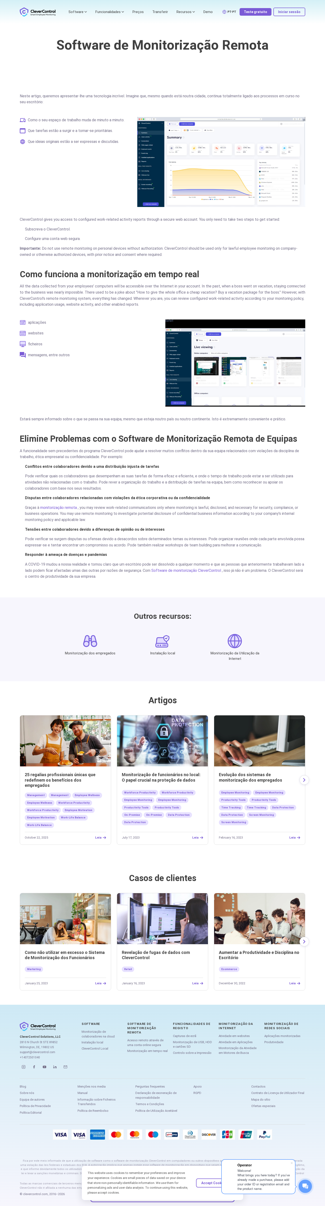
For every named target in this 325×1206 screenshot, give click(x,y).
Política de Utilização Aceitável (156, 1110)
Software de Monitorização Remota (141, 1028)
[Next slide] (304, 780)
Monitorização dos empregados (90, 653)
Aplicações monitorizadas (282, 1036)
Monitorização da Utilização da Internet (235, 656)
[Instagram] (23, 1067)
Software (76, 12)
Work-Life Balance (73, 817)
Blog (23, 1086)
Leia (98, 837)
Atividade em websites (234, 1036)
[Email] (65, 1067)
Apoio (197, 1086)
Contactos (258, 1086)
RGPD (197, 1093)
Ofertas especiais (263, 1106)
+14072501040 (30, 1057)
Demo (208, 12)
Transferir (160, 12)
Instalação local (162, 653)
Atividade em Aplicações (236, 1042)
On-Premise (132, 815)
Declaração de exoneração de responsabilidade (156, 1095)
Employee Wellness (87, 795)
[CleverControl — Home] (37, 12)
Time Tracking (231, 807)
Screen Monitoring (261, 815)
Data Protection (179, 815)
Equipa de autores (32, 1099)
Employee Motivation (78, 810)
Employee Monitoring (138, 800)
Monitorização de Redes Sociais (281, 1026)
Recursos (184, 12)
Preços (138, 12)
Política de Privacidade (35, 1106)
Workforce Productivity (74, 802)
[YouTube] (44, 1067)
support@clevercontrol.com (37, 1052)
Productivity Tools (136, 807)
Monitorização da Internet (236, 1026)
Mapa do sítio (260, 1099)
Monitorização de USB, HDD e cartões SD (192, 1044)
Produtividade (273, 1042)
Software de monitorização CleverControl (186, 570)
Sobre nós (27, 1093)
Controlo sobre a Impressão (192, 1053)
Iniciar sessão (289, 12)
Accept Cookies (214, 1183)
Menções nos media (92, 1086)
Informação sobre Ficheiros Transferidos (97, 1102)
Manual (83, 1093)
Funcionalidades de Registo (192, 1026)
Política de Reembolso (93, 1110)
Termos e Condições (149, 1104)
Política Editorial (31, 1112)
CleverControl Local (95, 1048)
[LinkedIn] (55, 1067)
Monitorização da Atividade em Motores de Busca (237, 1050)
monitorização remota (58, 507)
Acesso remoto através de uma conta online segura (145, 1042)
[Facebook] (34, 1067)
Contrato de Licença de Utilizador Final (277, 1093)
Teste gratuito (255, 12)
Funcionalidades (108, 12)
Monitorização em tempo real (147, 1051)
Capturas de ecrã (184, 1036)
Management (36, 795)
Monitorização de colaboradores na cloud (98, 1034)
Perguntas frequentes (150, 1086)
